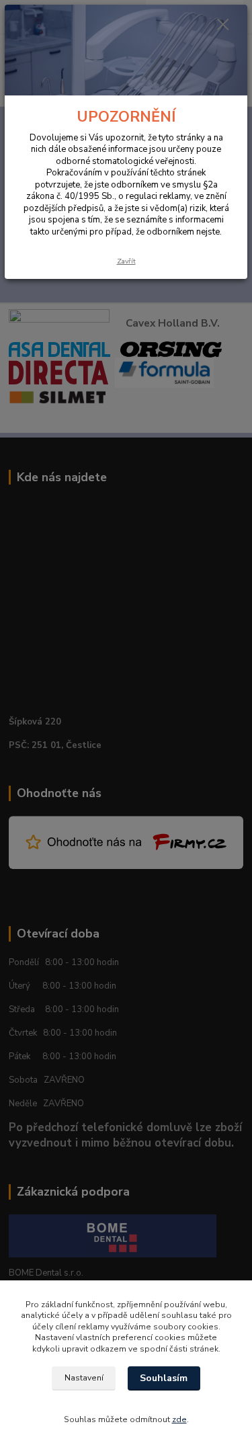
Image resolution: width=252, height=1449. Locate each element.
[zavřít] (223, 25)
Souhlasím (163, 1378)
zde (179, 1419)
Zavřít (126, 261)
